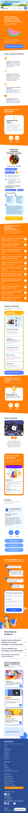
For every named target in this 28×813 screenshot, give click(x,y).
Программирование (8, 776)
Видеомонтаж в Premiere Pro (13, 699)
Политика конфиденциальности (11, 770)
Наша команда (7, 749)
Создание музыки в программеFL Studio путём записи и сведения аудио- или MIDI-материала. (13, 721)
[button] (14, 788)
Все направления (11, 731)
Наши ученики (7, 750)
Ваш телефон (8, 599)
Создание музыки (10, 718)
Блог (5, 763)
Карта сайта (6, 758)
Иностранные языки (8, 783)
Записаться (14, 609)
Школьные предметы (8, 779)
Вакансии (6, 753)
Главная (5, 11)
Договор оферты (7, 769)
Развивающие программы (9, 785)
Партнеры (6, 752)
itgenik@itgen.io (8, 796)
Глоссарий (6, 767)
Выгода (5, 765)
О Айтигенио (7, 755)
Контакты (6, 757)
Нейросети (9, 681)
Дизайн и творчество (19, 11)
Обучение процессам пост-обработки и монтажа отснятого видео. (13, 702)
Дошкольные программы (9, 781)
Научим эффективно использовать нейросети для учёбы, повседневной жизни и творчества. (13, 683)
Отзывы (5, 747)
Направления (11, 11)
